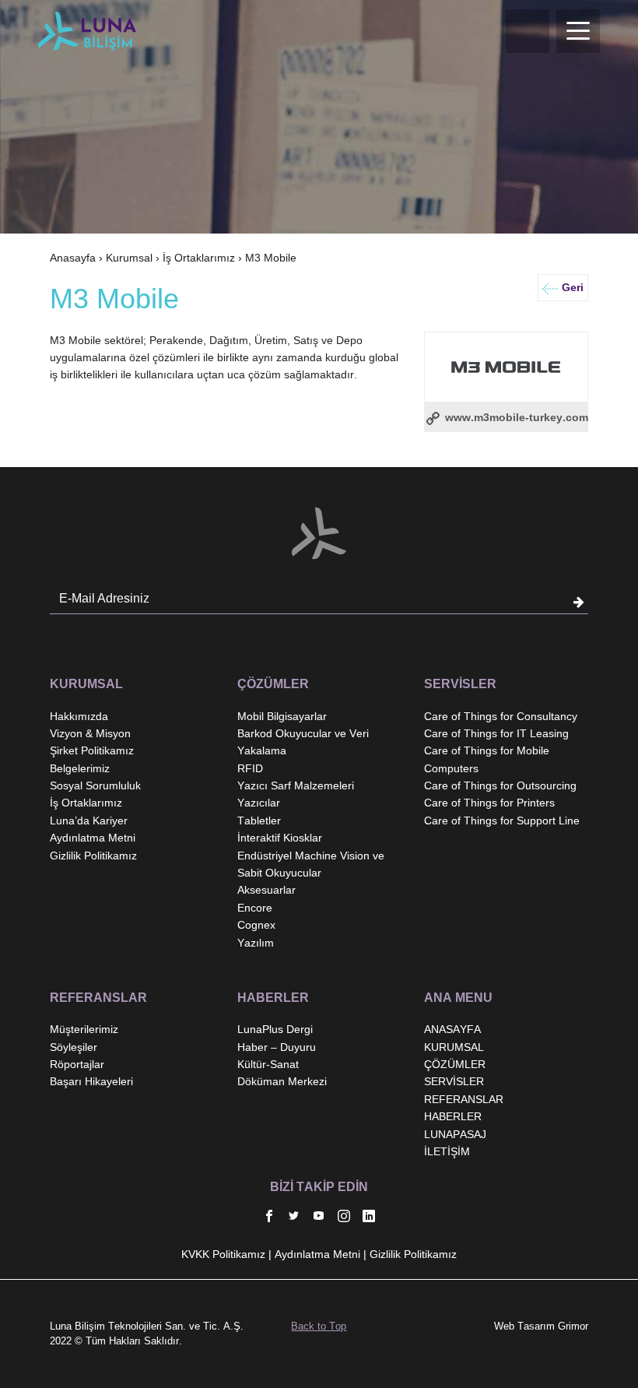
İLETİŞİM (447, 1151)
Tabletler (259, 820)
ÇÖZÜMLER (455, 1064)
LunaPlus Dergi (275, 1029)
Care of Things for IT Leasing (496, 733)
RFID (250, 768)
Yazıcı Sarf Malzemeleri (295, 785)
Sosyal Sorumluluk (95, 785)
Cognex (256, 925)
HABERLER (453, 1116)
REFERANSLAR (463, 1099)
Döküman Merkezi (282, 1081)
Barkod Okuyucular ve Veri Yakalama (303, 742)
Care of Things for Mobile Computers (486, 759)
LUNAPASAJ (455, 1134)
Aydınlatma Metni (92, 837)
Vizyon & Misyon (90, 733)
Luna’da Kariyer (89, 820)
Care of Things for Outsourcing (500, 785)
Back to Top (318, 1326)
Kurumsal (129, 257)
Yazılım (255, 942)
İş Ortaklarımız (199, 257)
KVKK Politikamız (223, 1254)
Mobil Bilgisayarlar (282, 716)
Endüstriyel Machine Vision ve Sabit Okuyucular (310, 864)
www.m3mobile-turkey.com (515, 417)
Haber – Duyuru (276, 1047)
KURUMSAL (454, 1047)
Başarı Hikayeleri (91, 1081)
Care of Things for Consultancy (500, 716)
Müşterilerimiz (84, 1029)
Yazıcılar (258, 802)
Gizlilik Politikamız (93, 855)
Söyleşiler (73, 1047)
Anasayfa (73, 257)
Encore (254, 907)
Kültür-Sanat (268, 1064)
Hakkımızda (79, 716)
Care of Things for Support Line (502, 820)
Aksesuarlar (266, 890)
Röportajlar (77, 1064)
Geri (573, 287)
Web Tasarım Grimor (541, 1326)
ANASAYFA (452, 1029)
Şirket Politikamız (92, 750)
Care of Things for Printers (489, 802)
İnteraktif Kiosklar (279, 837)
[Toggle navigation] (578, 31)
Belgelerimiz (80, 768)
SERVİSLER (454, 1081)
